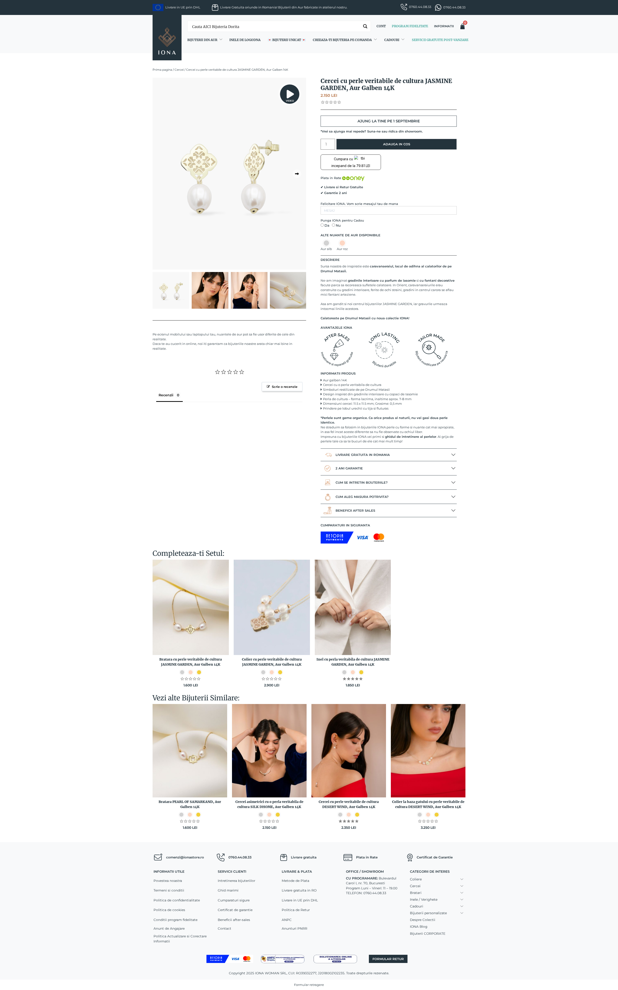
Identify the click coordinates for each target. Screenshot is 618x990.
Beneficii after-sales (234, 920)
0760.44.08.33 (420, 7)
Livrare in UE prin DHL (300, 900)
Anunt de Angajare (169, 928)
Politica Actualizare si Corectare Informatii (180, 938)
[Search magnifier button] (365, 26)
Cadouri (391, 40)
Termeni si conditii (169, 890)
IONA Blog (418, 926)
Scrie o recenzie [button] (284, 387)
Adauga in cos (396, 144)
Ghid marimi (228, 890)
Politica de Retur (296, 910)
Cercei (179, 69)
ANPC (287, 920)
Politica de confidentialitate (177, 900)
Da (326, 225)
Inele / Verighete (423, 899)
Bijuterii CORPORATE (427, 933)
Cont (381, 26)
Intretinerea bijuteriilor (236, 881)
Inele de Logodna (244, 40)
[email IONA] (158, 857)
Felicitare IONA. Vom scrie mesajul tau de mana (359, 204)
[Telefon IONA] (221, 857)
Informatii (444, 26)
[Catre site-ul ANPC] (282, 959)
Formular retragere (309, 985)
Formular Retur (388, 959)
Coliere (416, 879)
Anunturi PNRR (294, 928)
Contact (224, 928)
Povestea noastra (168, 881)
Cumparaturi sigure (234, 900)
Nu (338, 225)
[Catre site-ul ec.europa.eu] (335, 959)
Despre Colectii (422, 920)
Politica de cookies (169, 910)
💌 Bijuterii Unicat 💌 (287, 40)
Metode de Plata (295, 881)
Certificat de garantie (235, 910)
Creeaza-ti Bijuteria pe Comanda (342, 40)
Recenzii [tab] (166, 395)
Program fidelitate (410, 26)
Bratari (415, 893)
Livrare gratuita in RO (299, 890)
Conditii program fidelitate (175, 920)
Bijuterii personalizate (428, 913)
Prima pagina (162, 69)
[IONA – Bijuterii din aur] (167, 37)
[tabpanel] (229, 174)
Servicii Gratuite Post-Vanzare (440, 40)
